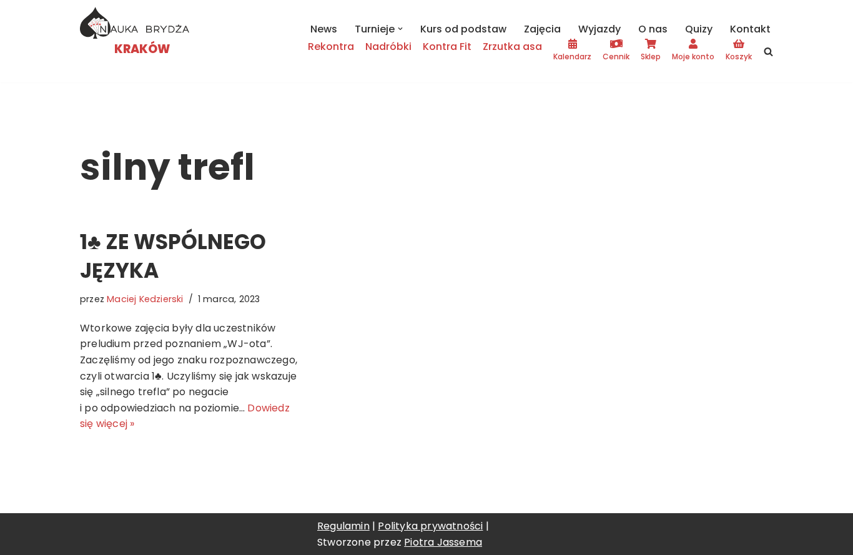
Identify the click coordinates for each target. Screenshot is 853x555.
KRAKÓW (142, 49)
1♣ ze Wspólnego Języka (173, 256)
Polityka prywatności (430, 526)
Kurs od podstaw (463, 29)
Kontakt (750, 29)
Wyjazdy (599, 29)
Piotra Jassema (443, 542)
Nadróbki (388, 46)
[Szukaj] (768, 51)
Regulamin (343, 526)
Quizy (698, 29)
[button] (400, 28)
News (323, 29)
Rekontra (331, 46)
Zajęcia (542, 29)
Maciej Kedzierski (145, 299)
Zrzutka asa (512, 46)
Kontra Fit (447, 46)
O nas (653, 29)
